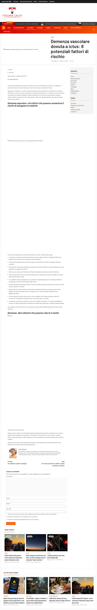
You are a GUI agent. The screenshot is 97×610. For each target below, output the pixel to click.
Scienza (6, 553)
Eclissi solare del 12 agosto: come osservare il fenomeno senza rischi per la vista (13, 557)
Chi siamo (15, 1)
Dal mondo (30, 27)
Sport (65, 27)
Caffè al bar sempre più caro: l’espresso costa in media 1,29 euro (47, 23)
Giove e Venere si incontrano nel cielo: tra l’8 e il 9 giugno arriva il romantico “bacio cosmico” (36, 557)
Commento (9, 476)
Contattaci (51, 1)
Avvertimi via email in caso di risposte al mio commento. (22, 516)
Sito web (8, 509)
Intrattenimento (76, 27)
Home (8, 27)
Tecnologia (57, 27)
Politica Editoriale (43, 1)
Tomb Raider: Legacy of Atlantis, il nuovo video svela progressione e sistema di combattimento (36, 600)
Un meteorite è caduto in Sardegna (17, 462)
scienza (48, 27)
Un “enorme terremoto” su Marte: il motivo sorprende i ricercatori (52, 463)
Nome (8, 498)
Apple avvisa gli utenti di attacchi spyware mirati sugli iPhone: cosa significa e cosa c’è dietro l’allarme (13, 600)
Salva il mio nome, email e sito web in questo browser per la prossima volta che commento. (32, 514)
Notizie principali (19, 27)
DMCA (35, 1)
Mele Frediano (16, 562)
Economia (40, 27)
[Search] (94, 29)
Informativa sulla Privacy (26, 1)
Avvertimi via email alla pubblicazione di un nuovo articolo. (23, 519)
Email (8, 503)
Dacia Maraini (55, 61)
